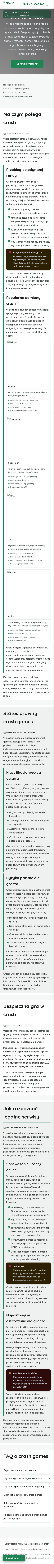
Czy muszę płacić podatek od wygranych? (25, 1486)
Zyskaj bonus (13, 1558)
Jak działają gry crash (38, 1544)
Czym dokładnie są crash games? (21, 1470)
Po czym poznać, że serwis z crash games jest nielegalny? (25, 1516)
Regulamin (25, 1549)
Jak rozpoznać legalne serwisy (17, 96)
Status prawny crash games (16, 88)
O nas (8, 1549)
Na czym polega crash (14, 85)
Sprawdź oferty (25, 63)
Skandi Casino (33, 4)
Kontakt (15, 1549)
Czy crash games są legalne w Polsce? (23, 1478)
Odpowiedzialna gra (40, 1549)
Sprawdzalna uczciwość (16, 1544)
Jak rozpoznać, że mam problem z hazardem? (22, 1505)
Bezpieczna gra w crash (14, 92)
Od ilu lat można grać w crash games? (23, 1494)
